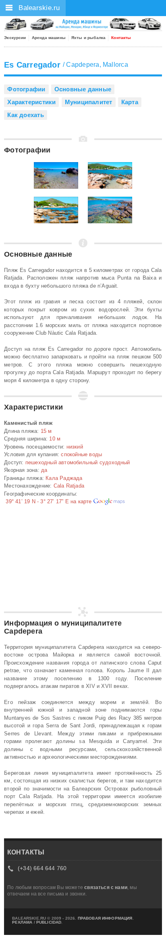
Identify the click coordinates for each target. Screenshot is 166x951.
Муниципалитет (88, 102)
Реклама (22, 922)
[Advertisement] (44, 560)
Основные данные (82, 89)
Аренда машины (49, 37)
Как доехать (25, 114)
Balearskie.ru (38, 8)
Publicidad (49, 922)
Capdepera (82, 64)
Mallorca (115, 64)
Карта (129, 102)
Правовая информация (105, 918)
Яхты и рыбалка (88, 37)
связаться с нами (105, 887)
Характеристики (31, 102)
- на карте (48, 501)
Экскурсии (15, 37)
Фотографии (26, 89)
